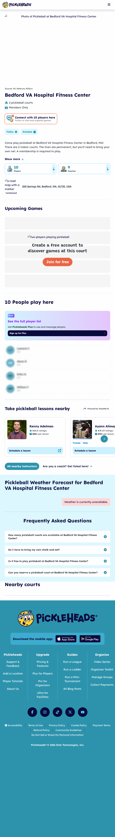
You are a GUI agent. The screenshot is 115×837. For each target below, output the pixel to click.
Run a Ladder (72, 669)
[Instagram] (45, 712)
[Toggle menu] (109, 4)
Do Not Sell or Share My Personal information (57, 734)
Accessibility (15, 725)
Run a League (72, 662)
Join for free (57, 262)
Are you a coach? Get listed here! (65, 466)
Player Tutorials (13, 681)
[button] (12, 132)
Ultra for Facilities (43, 695)
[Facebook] (32, 712)
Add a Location (13, 673)
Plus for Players (42, 673)
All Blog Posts (72, 689)
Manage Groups (102, 677)
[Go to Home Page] (17, 5)
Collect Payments (102, 684)
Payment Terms (101, 725)
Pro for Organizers (42, 683)
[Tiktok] (57, 712)
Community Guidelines (69, 730)
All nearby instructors (22, 466)
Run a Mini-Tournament (72, 679)
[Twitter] (70, 712)
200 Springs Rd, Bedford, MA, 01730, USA (46, 186)
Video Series (102, 662)
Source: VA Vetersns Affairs (19, 88)
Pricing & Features (43, 664)
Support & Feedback (12, 664)
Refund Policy (41, 730)
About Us (13, 689)
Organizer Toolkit (102, 669)
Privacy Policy (57, 725)
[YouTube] (82, 712)
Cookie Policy (79, 725)
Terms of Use (35, 725)
